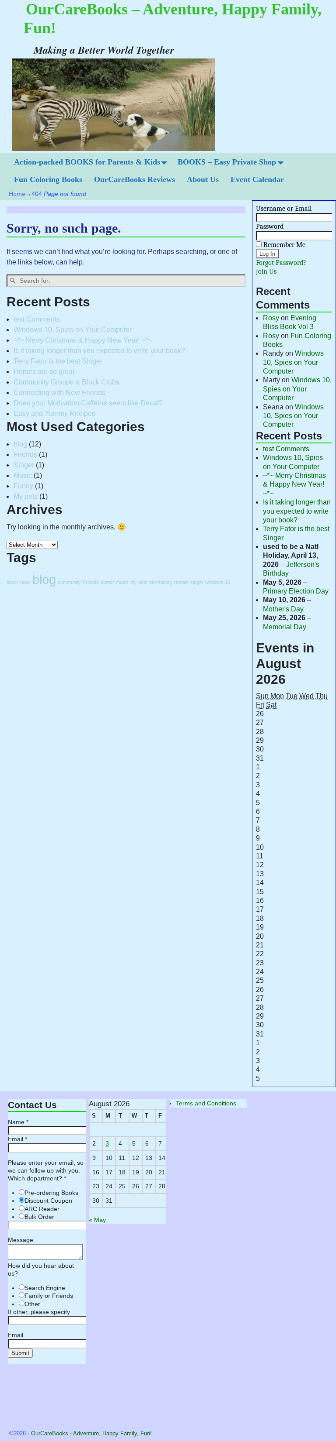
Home (17, 193)
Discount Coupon (48, 1200)
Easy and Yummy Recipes (54, 413)
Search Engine (44, 1287)
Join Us (266, 271)
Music (23, 475)
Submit (20, 1353)
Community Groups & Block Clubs (66, 382)
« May (97, 1219)
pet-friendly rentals (169, 582)
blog (20, 444)
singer (196, 582)
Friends (25, 454)
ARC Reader (42, 1208)
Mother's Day (283, 609)
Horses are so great (44, 371)
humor (107, 582)
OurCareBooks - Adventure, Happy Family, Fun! (91, 1433)
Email (17, 1139)
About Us (203, 179)
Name (18, 1121)
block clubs (19, 582)
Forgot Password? (281, 263)
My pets (26, 496)
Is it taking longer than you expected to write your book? (99, 350)
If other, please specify (39, 1311)
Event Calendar (257, 179)
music (122, 582)
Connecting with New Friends (59, 392)
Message (20, 1239)
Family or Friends (48, 1295)
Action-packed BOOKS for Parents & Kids (87, 162)
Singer (24, 465)
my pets (138, 582)
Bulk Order (39, 1216)
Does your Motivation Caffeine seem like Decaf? (88, 403)
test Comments (37, 319)
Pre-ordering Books (51, 1192)
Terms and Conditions (206, 1103)
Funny (23, 486)
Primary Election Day (296, 591)
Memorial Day (284, 627)
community (69, 582)
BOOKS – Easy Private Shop (227, 162)
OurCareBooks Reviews (134, 179)
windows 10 (217, 582)
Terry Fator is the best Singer (58, 361)
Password (270, 226)
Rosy (271, 318)
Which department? (37, 1178)
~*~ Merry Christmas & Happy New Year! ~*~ (83, 340)
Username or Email (284, 209)
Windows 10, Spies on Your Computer (73, 329)
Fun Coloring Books (48, 179)
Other (32, 1303)
